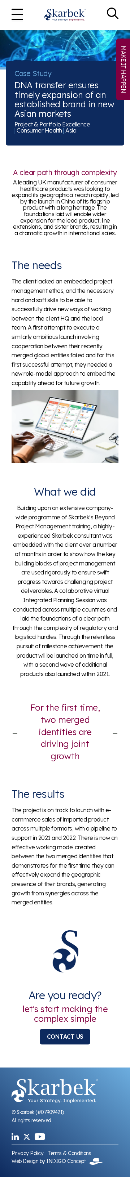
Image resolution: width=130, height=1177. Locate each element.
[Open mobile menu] (17, 15)
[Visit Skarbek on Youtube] (40, 1136)
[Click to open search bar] (112, 15)
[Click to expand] (65, 426)
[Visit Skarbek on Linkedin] (15, 1136)
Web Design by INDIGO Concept (51, 1161)
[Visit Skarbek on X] (26, 1136)
